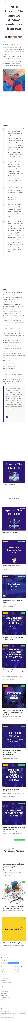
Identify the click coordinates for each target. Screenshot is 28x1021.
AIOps (2, 971)
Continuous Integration (5, 997)
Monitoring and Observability (20, 839)
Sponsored (23, 508)
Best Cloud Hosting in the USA (12, 566)
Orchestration (3, 980)
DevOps (23, 645)
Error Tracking (3, 993)
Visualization (3, 984)
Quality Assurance (4, 995)
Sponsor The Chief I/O (10, 484)
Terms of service (18, 973)
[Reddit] (16, 37)
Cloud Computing (22, 541)
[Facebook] (6, 37)
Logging (2, 986)
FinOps (23, 612)
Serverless (3, 974)
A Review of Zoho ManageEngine (13, 943)
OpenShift (6, 47)
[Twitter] (14, 37)
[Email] (9, 37)
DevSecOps (3, 987)
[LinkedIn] (19, 37)
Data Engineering (4, 1002)
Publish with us (14, 962)
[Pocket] (21, 37)
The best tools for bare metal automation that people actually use (13, 672)
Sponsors (17, 969)
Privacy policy (17, 971)
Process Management (5, 991)
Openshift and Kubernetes (13, 364)
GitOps (2, 1001)
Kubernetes (17, 63)
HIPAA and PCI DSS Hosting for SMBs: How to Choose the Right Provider (13, 712)
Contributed (6, 541)
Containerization (4, 976)
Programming (3, 1004)
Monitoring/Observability (6, 982)
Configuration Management (6, 989)
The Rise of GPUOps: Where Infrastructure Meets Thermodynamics (12, 752)
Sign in (4, 962)
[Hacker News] (11, 37)
